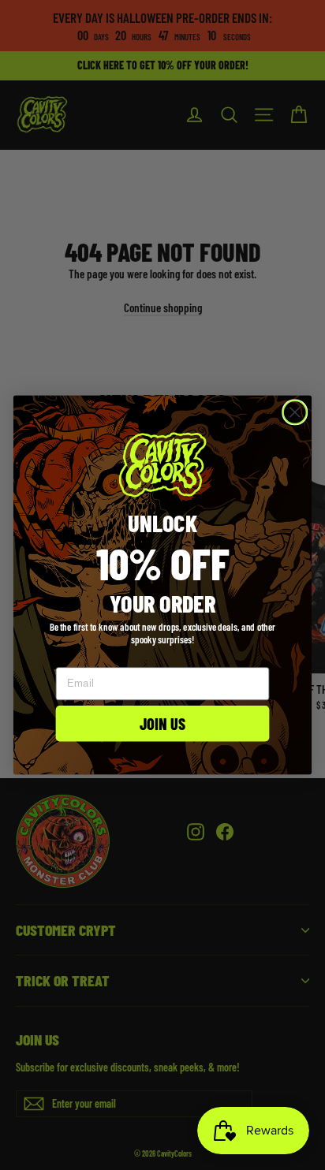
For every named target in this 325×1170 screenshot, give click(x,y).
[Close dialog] (294, 412)
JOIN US (163, 723)
